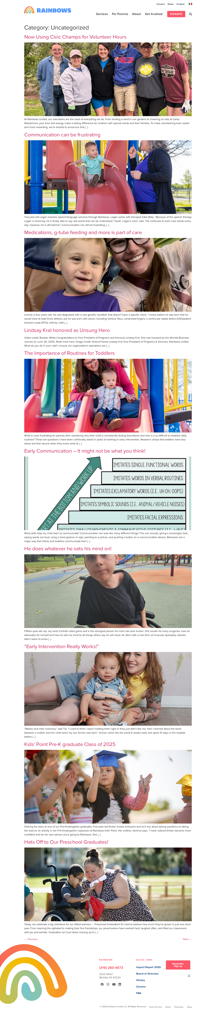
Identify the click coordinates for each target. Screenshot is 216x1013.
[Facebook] (102, 984)
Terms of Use (155, 1007)
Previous (31, 939)
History (140, 980)
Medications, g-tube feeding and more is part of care (83, 232)
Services (102, 14)
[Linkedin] (120, 984)
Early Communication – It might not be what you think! (84, 451)
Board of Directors (147, 973)
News (171, 4)
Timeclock (178, 1007)
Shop (189, 1007)
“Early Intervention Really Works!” (61, 646)
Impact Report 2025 (148, 967)
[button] (191, 14)
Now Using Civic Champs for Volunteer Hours (75, 37)
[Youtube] (114, 984)
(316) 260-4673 (111, 968)
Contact (180, 4)
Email (167, 1007)
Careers (160, 4)
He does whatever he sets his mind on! (67, 548)
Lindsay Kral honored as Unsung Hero (67, 330)
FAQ (138, 993)
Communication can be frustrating (62, 135)
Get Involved (154, 14)
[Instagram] (108, 984)
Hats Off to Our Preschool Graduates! (66, 842)
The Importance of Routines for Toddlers (69, 353)
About (136, 14)
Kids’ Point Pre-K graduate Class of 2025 (69, 744)
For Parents (120, 14)
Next (187, 939)
